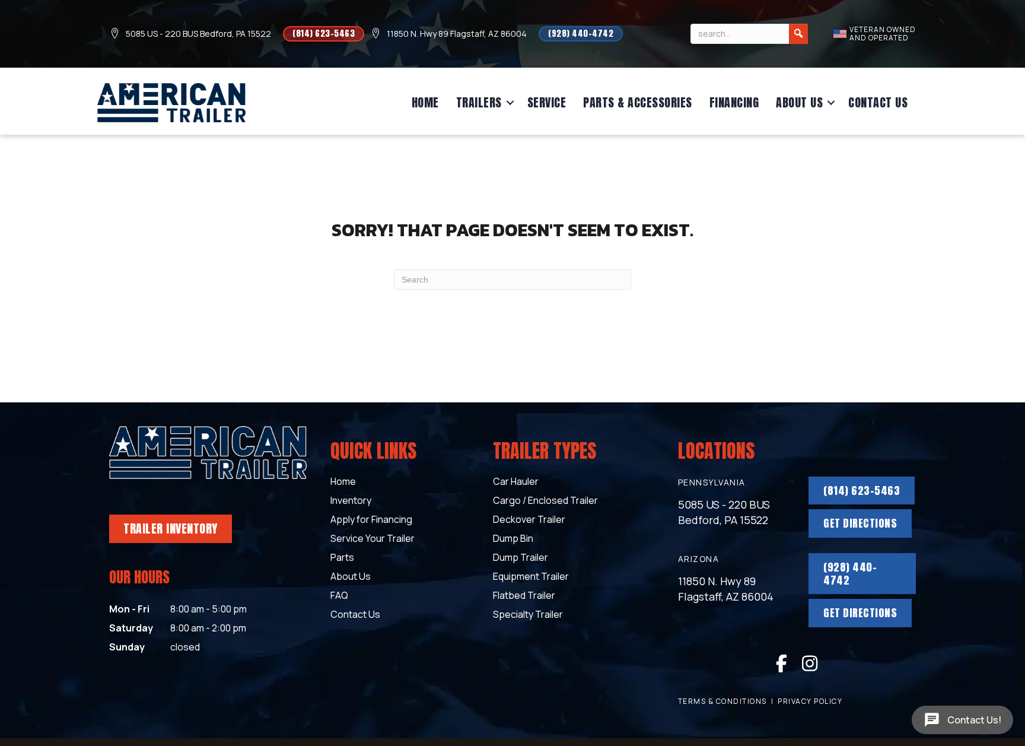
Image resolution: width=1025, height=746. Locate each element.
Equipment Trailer (531, 577)
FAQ (339, 596)
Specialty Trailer (528, 615)
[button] (510, 102)
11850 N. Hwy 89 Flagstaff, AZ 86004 (457, 33)
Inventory (350, 501)
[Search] (798, 34)
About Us (799, 102)
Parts (342, 558)
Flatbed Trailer (524, 596)
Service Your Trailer (372, 539)
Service (546, 102)
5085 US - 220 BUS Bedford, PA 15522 (198, 33)
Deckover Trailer (529, 520)
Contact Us (878, 102)
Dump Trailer (520, 558)
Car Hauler (516, 482)
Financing (734, 102)
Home (425, 102)
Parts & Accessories (637, 102)
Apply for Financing (371, 520)
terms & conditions (722, 701)
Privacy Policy (810, 701)
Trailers (479, 102)
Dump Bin (513, 539)
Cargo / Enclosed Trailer (545, 501)
